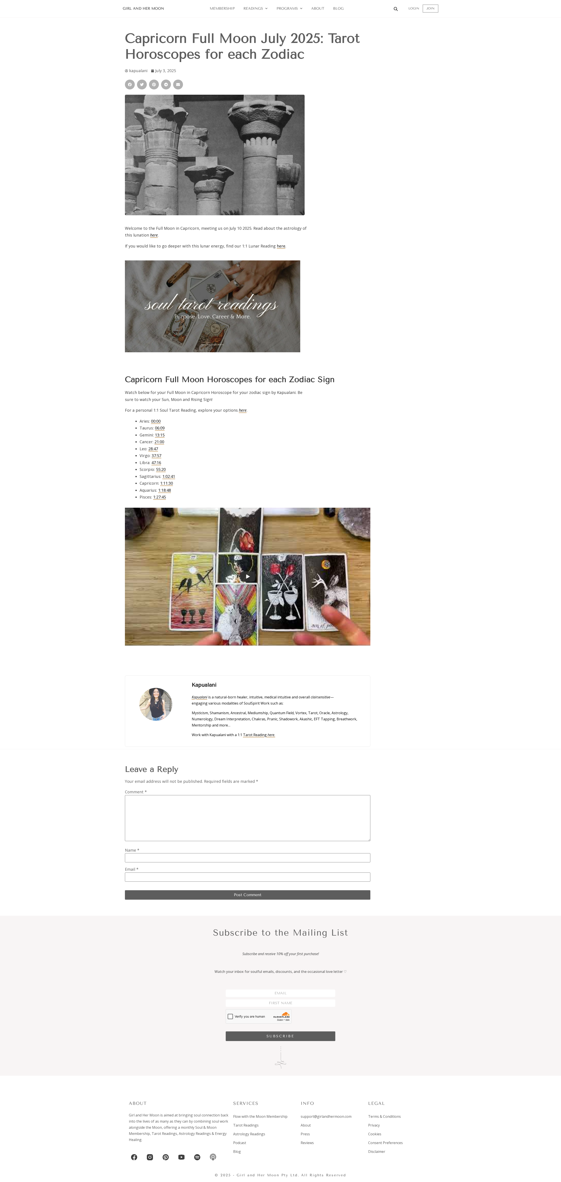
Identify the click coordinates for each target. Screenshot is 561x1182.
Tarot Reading (259, 734)
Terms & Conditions (384, 1116)
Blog (338, 8)
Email (131, 869)
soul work (220, 1121)
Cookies (374, 1134)
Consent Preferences (385, 1142)
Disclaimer (376, 1151)
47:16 (156, 462)
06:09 (160, 428)
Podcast (239, 1142)
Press (305, 1134)
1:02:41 (168, 476)
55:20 (161, 469)
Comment (136, 792)
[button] (130, 84)
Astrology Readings (195, 1133)
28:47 (153, 448)
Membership (222, 8)
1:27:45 (159, 497)
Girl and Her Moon (143, 8)
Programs (287, 8)
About (317, 8)
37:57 (156, 455)
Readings (253, 8)
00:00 (156, 421)
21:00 (159, 441)
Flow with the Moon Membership (260, 1116)
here (281, 246)
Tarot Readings (164, 1133)
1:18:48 (164, 490)
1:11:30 (166, 483)
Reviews (307, 1142)
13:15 (160, 435)
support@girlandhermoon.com (326, 1116)
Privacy (374, 1125)
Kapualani (199, 697)
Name (132, 850)
